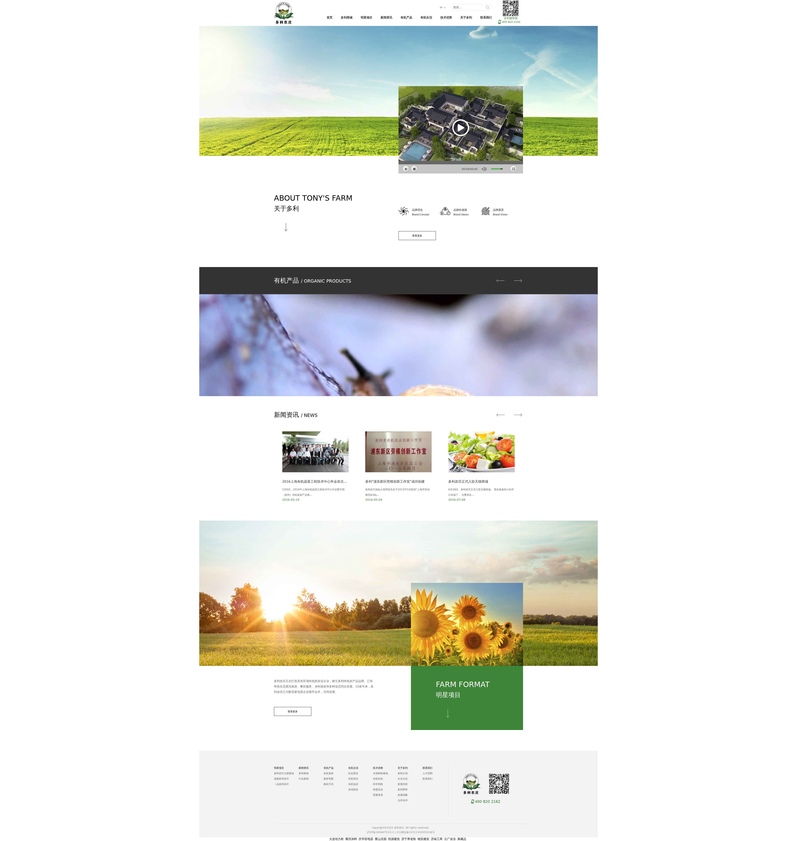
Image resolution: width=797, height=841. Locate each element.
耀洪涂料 (351, 839)
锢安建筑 (423, 839)
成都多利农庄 (281, 778)
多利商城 (346, 17)
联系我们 (486, 17)
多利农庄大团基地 (284, 773)
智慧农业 (378, 789)
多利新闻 (304, 773)
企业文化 (403, 778)
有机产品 (406, 17)
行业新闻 (304, 778)
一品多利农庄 (281, 784)
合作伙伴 (403, 800)
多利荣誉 (403, 789)
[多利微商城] (499, 784)
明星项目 (366, 17)
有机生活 (426, 17)
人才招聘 (428, 773)
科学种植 (378, 784)
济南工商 (437, 839)
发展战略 (403, 794)
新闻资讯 (386, 17)
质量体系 (378, 794)
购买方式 (329, 784)
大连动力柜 (336, 839)
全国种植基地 (380, 773)
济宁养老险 (408, 839)
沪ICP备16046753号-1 (380, 832)
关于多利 (466, 17)
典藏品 (461, 839)
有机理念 (353, 778)
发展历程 (403, 784)
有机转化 (378, 778)
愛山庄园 (380, 839)
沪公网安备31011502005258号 (415, 832)
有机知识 (353, 784)
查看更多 (417, 235)
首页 (329, 17)
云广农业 (450, 839)
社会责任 (353, 773)
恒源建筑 (394, 839)
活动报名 (353, 789)
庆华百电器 (366, 839)
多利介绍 (403, 773)
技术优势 (446, 17)
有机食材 (329, 773)
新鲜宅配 (329, 778)
